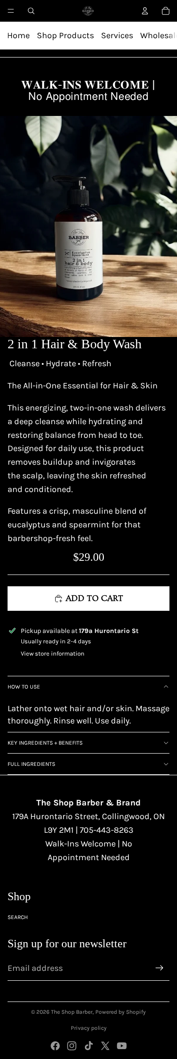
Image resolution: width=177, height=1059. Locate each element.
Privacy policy (89, 1028)
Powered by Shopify (120, 1012)
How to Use (24, 686)
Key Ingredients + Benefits (45, 742)
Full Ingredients (31, 764)
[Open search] (31, 10)
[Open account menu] (145, 10)
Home (18, 35)
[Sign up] (159, 968)
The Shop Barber (72, 1012)
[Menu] (11, 11)
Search (18, 917)
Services (117, 35)
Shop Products (65, 35)
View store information (52, 653)
